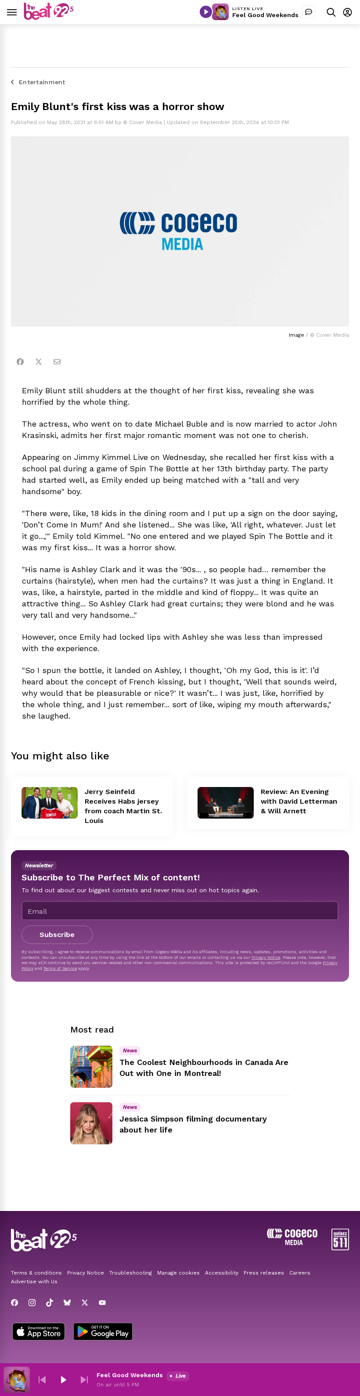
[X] (84, 1302)
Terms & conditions (36, 1273)
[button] (42, 1380)
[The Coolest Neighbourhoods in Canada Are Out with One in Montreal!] (91, 1067)
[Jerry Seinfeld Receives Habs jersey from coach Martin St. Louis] (50, 803)
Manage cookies (178, 1273)
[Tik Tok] (49, 1302)
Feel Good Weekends (265, 14)
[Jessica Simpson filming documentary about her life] (91, 1123)
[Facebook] (20, 362)
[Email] (57, 362)
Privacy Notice (266, 957)
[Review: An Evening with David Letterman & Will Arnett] (226, 803)
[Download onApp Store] (38, 1332)
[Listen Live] (206, 12)
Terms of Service (60, 968)
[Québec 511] (340, 1248)
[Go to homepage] (49, 17)
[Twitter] (38, 362)
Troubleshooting (130, 1273)
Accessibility (221, 1273)
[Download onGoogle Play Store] (103, 1332)
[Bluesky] (67, 1302)
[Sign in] (347, 12)
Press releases (264, 1273)
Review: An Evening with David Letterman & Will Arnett (299, 801)
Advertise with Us (34, 1281)
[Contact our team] (308, 11)
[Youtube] (102, 1302)
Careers (299, 1273)
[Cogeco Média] (292, 1243)
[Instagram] (32, 1302)
